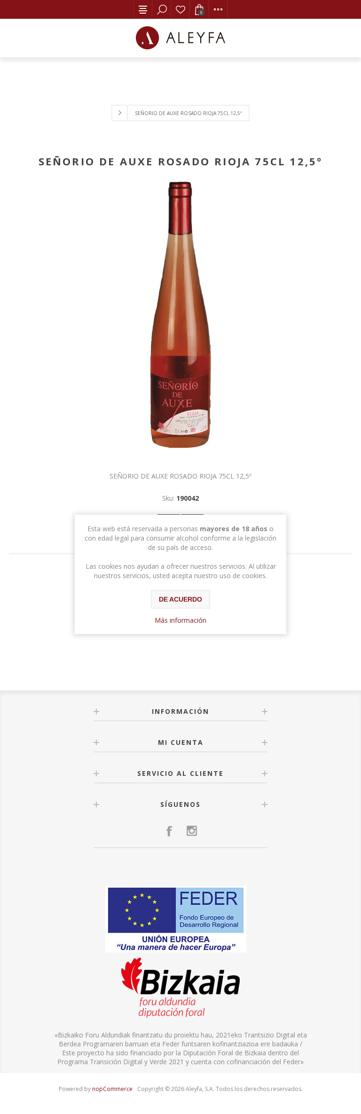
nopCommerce (112, 1089)
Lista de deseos (180, 9)
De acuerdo (180, 599)
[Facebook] (169, 831)
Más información (180, 620)
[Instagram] (191, 831)
